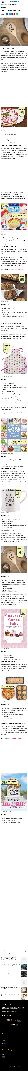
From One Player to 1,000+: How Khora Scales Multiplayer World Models (10, 973)
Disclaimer (4, 1040)
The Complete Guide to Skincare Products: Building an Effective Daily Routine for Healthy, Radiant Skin (9, 958)
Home (2, 4)
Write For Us (4, 1043)
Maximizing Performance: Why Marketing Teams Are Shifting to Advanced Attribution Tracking (11, 966)
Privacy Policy (5, 1041)
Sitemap (3, 1045)
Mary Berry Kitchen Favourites (19, 413)
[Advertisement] (14, 88)
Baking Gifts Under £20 (17, 269)
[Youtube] (7, 1015)
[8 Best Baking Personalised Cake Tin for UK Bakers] (24, 990)
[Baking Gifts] (24, 982)
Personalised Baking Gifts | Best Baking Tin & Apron (10, 995)
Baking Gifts (5, 4)
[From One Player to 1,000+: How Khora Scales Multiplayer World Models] (24, 974)
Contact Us (4, 1038)
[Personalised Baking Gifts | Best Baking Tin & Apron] (24, 997)
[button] (25, 2)
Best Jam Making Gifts (17, 738)
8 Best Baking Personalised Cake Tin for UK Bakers (10, 988)
